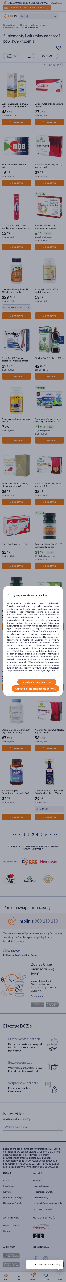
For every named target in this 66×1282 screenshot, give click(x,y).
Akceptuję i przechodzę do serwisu (35, 688)
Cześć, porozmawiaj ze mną (45, 1264)
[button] (60, 1261)
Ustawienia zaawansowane (37, 681)
